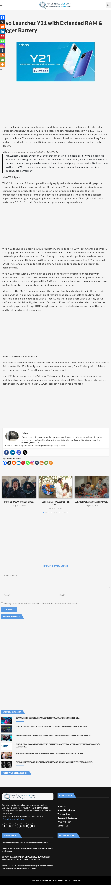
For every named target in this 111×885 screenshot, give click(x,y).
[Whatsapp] (28, 463)
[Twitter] (25, 452)
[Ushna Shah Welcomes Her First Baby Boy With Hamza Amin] (55, 487)
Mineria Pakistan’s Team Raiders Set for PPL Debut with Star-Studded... (52, 726)
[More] (51, 463)
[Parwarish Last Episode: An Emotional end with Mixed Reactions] (6, 755)
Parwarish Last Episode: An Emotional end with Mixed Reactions (49, 753)
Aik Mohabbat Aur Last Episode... (91, 502)
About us (62, 806)
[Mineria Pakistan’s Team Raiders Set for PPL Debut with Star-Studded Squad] (6, 728)
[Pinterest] (23, 463)
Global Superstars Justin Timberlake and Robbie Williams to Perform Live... (54, 762)
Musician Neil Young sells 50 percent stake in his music (25, 842)
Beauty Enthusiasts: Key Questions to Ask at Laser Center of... (47, 718)
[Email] (46, 463)
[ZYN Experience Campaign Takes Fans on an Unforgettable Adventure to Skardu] (6, 737)
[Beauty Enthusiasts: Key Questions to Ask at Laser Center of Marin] (6, 720)
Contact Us (63, 826)
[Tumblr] (37, 463)
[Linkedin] (12, 452)
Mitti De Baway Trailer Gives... (19, 502)
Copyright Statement (68, 818)
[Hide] (1, 69)
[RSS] (42, 463)
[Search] (108, 5)
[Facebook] (6, 452)
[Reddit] (14, 463)
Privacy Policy (64, 822)
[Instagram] (18, 452)
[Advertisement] (55, 103)
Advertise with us (66, 810)
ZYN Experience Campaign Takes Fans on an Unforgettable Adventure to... (54, 735)
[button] (6, 494)
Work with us (64, 814)
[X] (9, 463)
